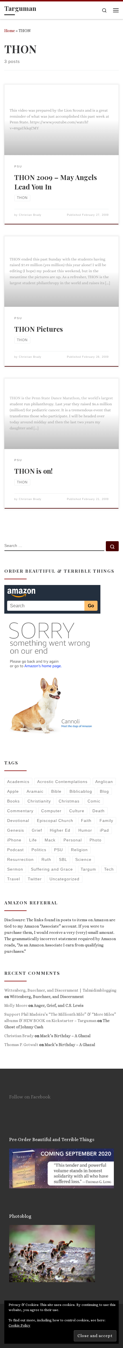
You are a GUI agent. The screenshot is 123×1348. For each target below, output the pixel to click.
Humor (85, 830)
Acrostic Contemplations (62, 781)
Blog (104, 791)
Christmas (69, 801)
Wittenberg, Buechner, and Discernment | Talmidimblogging (60, 990)
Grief (37, 830)
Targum (88, 869)
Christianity (39, 801)
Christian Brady (30, 215)
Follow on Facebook (30, 1097)
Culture (76, 811)
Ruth (46, 859)
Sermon (15, 869)
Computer (51, 811)
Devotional (18, 820)
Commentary (20, 811)
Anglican (104, 781)
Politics (38, 849)
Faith (86, 820)
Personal (73, 840)
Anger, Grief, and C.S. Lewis (59, 1005)
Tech (109, 869)
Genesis (15, 830)
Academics (18, 781)
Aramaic (35, 791)
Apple (13, 791)
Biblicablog (81, 791)
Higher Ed (60, 830)
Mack (50, 840)
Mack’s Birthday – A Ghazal (65, 1035)
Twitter (35, 879)
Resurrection (20, 859)
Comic (94, 801)
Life (33, 840)
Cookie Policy (19, 1325)
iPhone (14, 840)
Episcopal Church (55, 820)
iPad (104, 830)
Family (106, 820)
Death (98, 811)
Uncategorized (64, 879)
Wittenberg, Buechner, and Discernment (47, 996)
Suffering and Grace (52, 869)
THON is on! (33, 470)
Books (13, 801)
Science (83, 859)
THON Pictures (38, 328)
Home (9, 30)
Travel (13, 879)
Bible (56, 791)
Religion (79, 849)
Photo (96, 840)
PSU (58, 849)
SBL (63, 859)
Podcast (15, 849)
